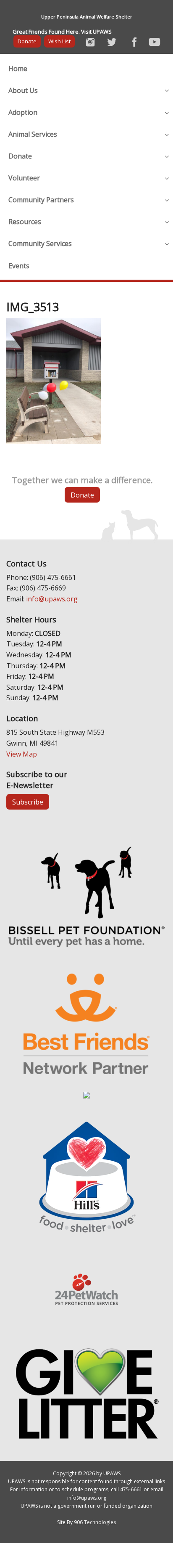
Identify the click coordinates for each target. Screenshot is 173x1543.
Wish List (59, 41)
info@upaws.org (52, 598)
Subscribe (27, 802)
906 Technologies (95, 1522)
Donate (27, 41)
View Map (21, 754)
